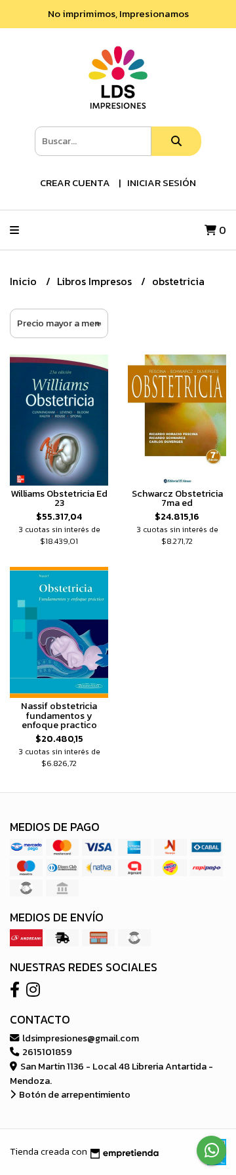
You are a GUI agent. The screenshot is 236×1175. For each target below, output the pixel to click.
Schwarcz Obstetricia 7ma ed (177, 498)
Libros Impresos (95, 281)
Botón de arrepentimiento (73, 1094)
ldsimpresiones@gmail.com (79, 1038)
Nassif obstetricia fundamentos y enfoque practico (59, 715)
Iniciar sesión (161, 182)
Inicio (24, 281)
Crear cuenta (75, 182)
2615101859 (46, 1052)
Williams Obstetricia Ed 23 (59, 498)
